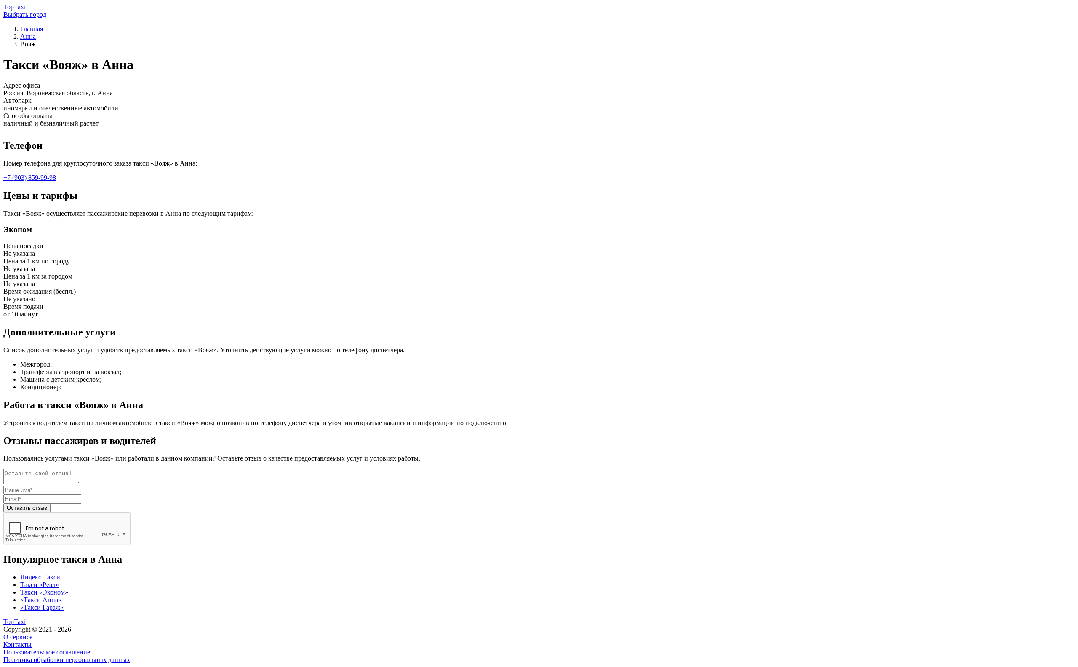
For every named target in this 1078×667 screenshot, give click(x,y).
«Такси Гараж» (42, 607)
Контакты (17, 644)
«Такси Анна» (40, 599)
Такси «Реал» (39, 584)
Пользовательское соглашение (46, 652)
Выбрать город (24, 14)
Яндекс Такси (40, 577)
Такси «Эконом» (44, 592)
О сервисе (17, 636)
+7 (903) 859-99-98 (29, 177)
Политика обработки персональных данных (66, 659)
